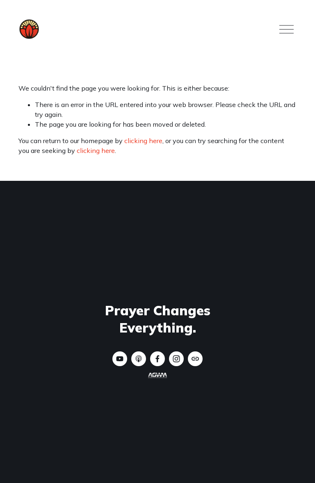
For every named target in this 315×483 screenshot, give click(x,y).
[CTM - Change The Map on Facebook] (157, 358)
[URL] (195, 358)
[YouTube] (119, 358)
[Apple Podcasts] (138, 358)
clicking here (143, 141)
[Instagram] (176, 358)
